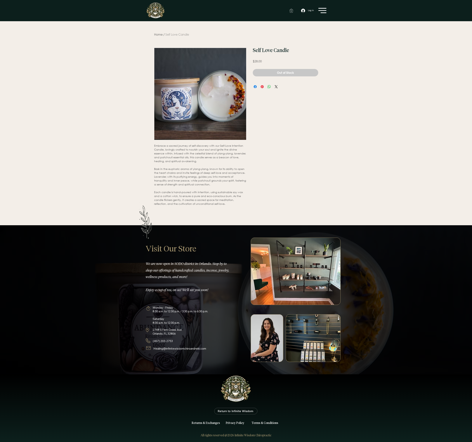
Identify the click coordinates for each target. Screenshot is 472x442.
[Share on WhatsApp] (269, 86)
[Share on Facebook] (255, 86)
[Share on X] (276, 86)
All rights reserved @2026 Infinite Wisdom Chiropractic (236, 435)
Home (158, 34)
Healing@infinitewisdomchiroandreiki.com (179, 348)
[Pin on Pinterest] (262, 86)
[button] (291, 11)
